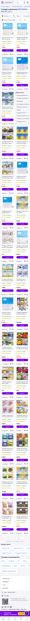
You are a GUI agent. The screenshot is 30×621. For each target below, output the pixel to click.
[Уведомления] (27, 2)
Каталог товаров (5, 6)
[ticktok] (11, 607)
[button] (8, 50)
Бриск (15, 566)
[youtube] (2, 607)
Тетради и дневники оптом (9, 571)
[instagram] (8, 607)
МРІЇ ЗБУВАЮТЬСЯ (17, 6)
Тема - (8, 592)
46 (25, 20)
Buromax (22, 566)
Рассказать (22, 613)
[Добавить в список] (12, 33)
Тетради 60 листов (6, 553)
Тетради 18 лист (6, 548)
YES (18, 561)
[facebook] (5, 607)
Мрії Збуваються (6, 566)
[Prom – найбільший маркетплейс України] (2, 2)
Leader (3, 561)
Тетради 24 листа (18, 548)
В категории (8, 2)
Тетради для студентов (21, 553)
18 (19, 20)
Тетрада (25, 561)
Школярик (11, 561)
